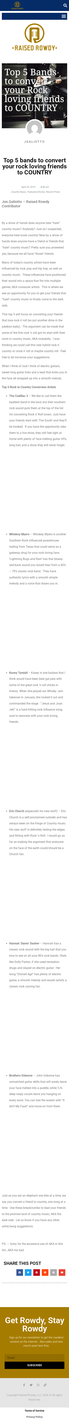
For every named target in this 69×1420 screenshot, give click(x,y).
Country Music (18, 191)
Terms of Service (34, 1410)
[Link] (45, 1385)
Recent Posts (53, 191)
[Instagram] (38, 1385)
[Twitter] (31, 1385)
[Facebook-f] (24, 1385)
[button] (65, 5)
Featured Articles (36, 191)
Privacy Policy (34, 1416)
